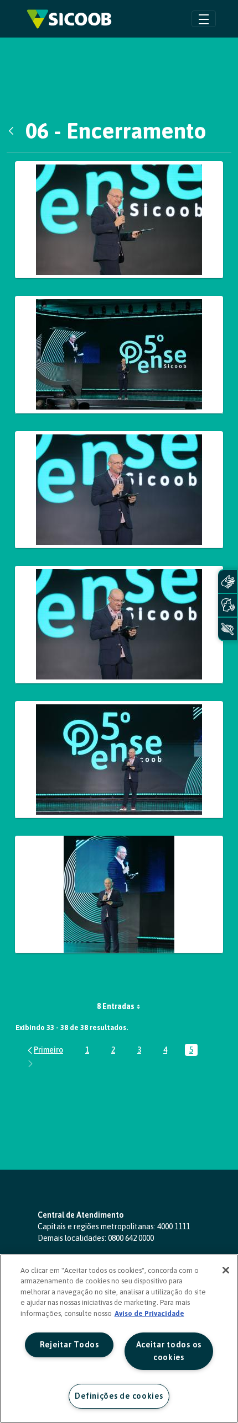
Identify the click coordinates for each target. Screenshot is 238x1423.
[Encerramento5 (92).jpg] (119, 760)
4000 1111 (173, 1226)
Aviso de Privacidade (149, 1313)
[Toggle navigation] (204, 18)
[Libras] (227, 581)
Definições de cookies (119, 1396)
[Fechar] (226, 1270)
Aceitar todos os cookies (169, 1351)
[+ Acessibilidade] (227, 629)
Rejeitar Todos (69, 1344)
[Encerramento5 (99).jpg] (119, 894)
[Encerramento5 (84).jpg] (119, 624)
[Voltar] (14, 130)
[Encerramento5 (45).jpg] (119, 220)
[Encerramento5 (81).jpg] (119, 490)
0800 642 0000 (131, 1238)
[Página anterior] (45, 1050)
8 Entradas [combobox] (115, 1006)
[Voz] (227, 605)
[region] (119, 1338)
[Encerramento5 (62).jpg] (119, 354)
